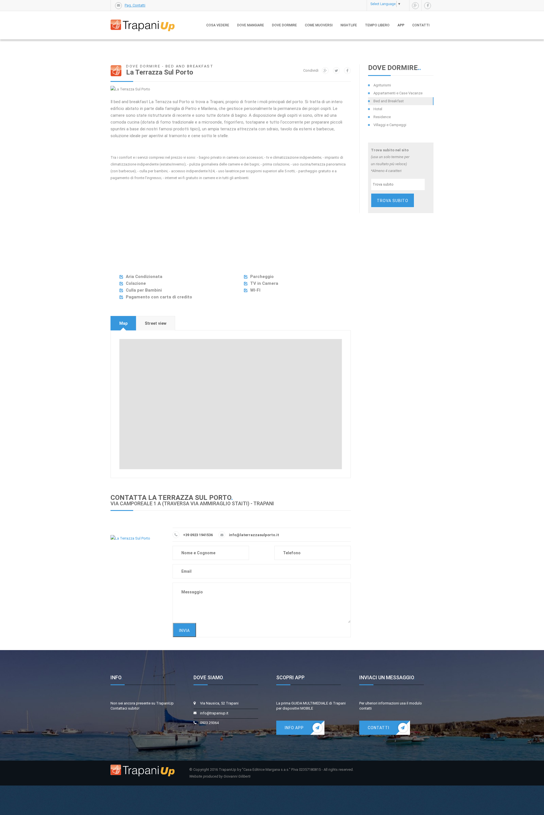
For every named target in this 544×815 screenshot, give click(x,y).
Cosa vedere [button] (217, 25)
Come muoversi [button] (319, 25)
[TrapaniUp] (142, 19)
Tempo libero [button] (377, 25)
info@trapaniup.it (214, 713)
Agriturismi (382, 85)
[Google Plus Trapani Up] (415, 5)
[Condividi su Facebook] (347, 70)
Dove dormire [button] (284, 25)
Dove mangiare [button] (250, 25)
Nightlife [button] (349, 25)
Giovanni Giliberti (237, 776)
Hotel (377, 109)
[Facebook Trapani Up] (427, 5)
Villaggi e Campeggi (389, 125)
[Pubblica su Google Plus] (325, 70)
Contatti (421, 25)
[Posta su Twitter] (336, 70)
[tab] (123, 323)
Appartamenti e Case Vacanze (397, 93)
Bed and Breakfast (388, 101)
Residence (382, 117)
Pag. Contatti (135, 5)
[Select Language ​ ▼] (404, 4)
